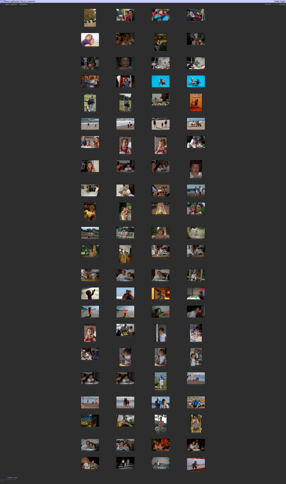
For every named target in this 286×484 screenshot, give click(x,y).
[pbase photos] (5, 2)
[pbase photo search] (31, 2)
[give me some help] (277, 2)
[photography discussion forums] (23, 2)
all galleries (13, 4)
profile (7, 4)
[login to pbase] (283, 2)
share (15, 477)
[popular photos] (154, 2)
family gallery (23, 4)
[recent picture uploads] (15, 2)
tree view (268, 4)
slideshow (283, 4)
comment (10, 477)
